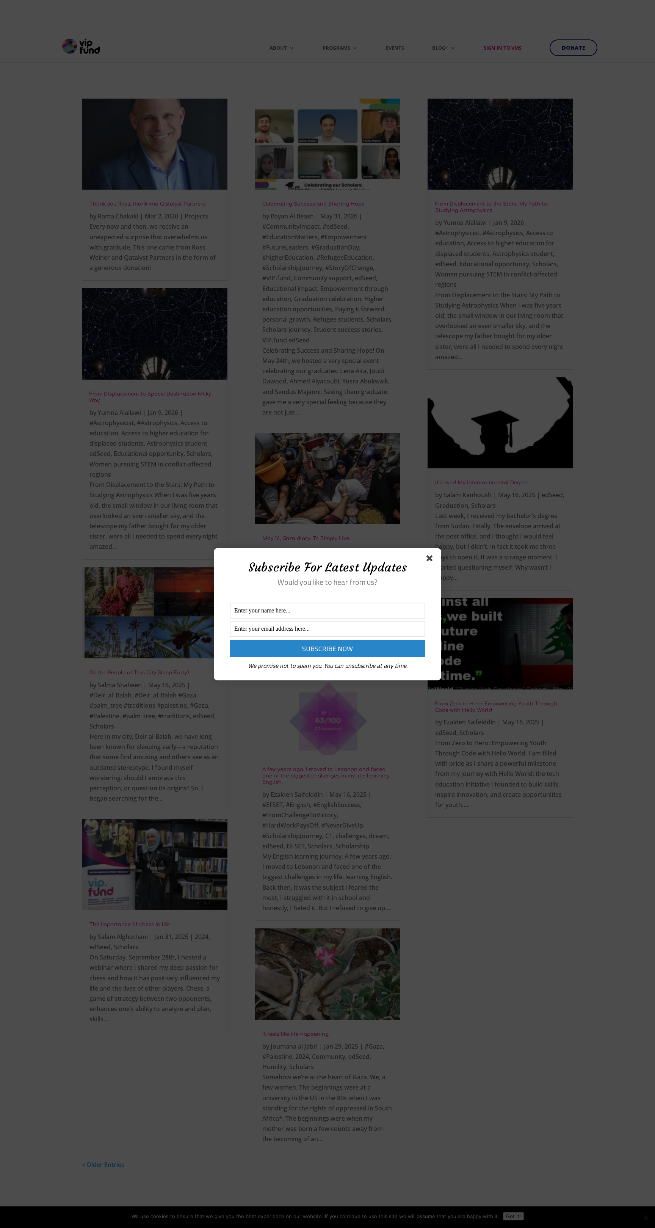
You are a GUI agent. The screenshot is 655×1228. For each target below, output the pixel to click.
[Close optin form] (431, 559)
